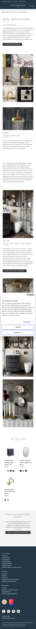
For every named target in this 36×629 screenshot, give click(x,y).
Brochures (4, 577)
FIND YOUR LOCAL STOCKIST (14, 270)
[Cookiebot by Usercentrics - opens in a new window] (26, 295)
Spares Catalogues (7, 563)
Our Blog (4, 588)
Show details (27, 322)
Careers (4, 575)
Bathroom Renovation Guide (9, 590)
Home (3, 11)
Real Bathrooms (25, 11)
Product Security (6, 565)
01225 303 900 (6, 616)
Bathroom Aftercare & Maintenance (11, 567)
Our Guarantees (6, 561)
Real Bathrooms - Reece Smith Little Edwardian (14, 12)
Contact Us (5, 556)
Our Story (4, 574)
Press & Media (6, 557)
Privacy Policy (5, 559)
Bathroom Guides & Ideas (12, 11)
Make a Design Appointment (18, 532)
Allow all (18, 327)
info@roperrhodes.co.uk (8, 618)
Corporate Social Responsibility (10, 579)
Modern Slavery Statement (9, 581)
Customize (17, 332)
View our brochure (12, 44)
